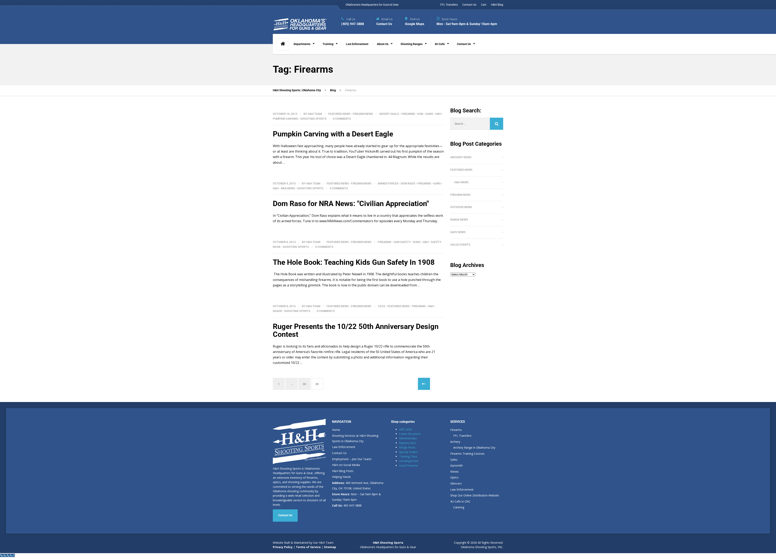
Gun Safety (402, 242)
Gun (420, 113)
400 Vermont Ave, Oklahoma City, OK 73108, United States (357, 485)
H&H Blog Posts (342, 471)
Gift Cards (405, 429)
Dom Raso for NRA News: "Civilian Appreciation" (351, 203)
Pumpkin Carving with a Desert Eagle (333, 134)
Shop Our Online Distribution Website (474, 495)
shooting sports (313, 118)
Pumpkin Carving (285, 118)
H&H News (461, 182)
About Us (382, 44)
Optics (454, 477)
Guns (429, 113)
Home (336, 430)
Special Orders (408, 452)
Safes (454, 460)
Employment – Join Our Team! (351, 459)
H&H (438, 113)
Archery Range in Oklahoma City (474, 447)
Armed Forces (388, 183)
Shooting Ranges (412, 44)
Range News (459, 219)
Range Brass (407, 447)
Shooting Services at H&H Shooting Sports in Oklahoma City (355, 438)
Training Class (408, 456)
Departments (302, 44)
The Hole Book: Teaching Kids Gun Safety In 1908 (354, 262)
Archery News (460, 157)
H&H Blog (497, 4)
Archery (455, 442)
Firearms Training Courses (467, 453)
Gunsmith (456, 465)
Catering (458, 507)
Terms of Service (308, 547)
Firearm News (363, 113)
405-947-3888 (347, 505)
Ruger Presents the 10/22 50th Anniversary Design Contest (356, 330)
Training (328, 44)
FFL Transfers (449, 4)
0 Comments (342, 118)
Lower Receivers (410, 434)
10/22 (381, 306)
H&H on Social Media (346, 465)
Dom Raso (408, 183)
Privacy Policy (283, 547)
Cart (483, 4)
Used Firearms (408, 465)
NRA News (288, 188)
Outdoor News (461, 207)
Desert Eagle (389, 113)
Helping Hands (341, 477)
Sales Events (460, 244)
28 (304, 384)
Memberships (408, 438)
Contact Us (469, 4)
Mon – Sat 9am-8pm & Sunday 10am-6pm (356, 496)
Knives (454, 471)
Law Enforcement (357, 44)
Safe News (458, 232)
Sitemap (330, 547)
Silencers (456, 483)
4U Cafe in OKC (460, 501)
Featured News (339, 113)
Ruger (277, 311)
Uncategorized (408, 461)
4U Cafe (440, 44)
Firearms (408, 113)
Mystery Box (407, 443)
